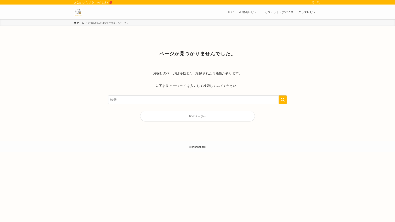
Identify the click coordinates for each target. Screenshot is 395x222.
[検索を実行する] (283, 99)
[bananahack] (78, 12)
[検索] (318, 2)
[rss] (313, 2)
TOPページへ (197, 116)
